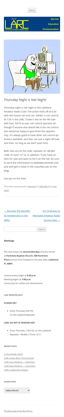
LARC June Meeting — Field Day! (19, 362)
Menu (32, 10)
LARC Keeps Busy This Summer (19, 358)
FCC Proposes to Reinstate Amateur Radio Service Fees (46, 215)
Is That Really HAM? (13, 354)
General (32, 186)
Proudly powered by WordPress (18, 411)
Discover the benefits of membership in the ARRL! (17, 215)
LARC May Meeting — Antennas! (19, 365)
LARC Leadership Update (16, 369)
